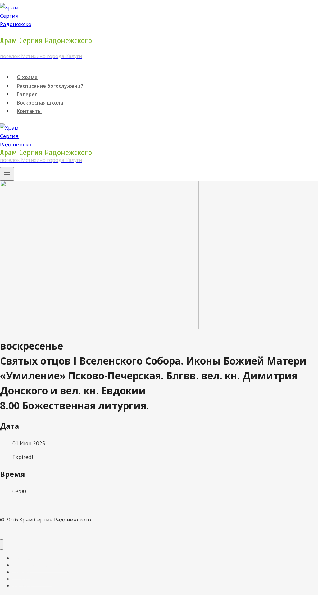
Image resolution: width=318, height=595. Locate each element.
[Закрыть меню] (1, 544)
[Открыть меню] (7, 174)
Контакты (29, 111)
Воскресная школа (40, 102)
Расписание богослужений (50, 85)
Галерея (27, 94)
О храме (27, 77)
